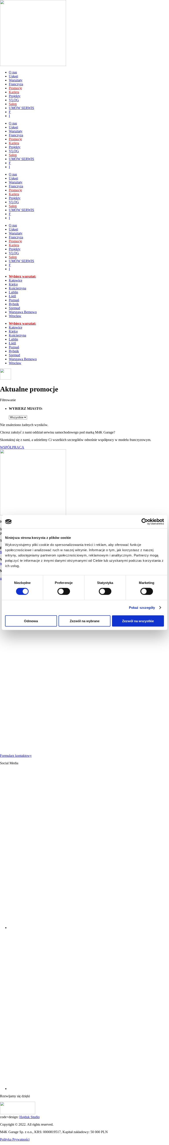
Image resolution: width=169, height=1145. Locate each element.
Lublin (13, 292)
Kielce (13, 284)
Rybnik (14, 304)
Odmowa (31, 621)
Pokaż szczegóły (142, 607)
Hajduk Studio (29, 1117)
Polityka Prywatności (14, 1139)
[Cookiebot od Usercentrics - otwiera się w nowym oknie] (144, 521)
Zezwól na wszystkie (138, 621)
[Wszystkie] (18, 417)
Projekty (14, 96)
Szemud (14, 308)
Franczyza (16, 84)
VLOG (14, 100)
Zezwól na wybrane (84, 621)
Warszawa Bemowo (23, 312)
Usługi (13, 76)
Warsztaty (15, 80)
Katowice (15, 280)
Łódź (12, 296)
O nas (13, 72)
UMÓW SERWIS (21, 108)
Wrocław (15, 316)
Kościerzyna (17, 288)
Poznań (14, 300)
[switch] (63, 591)
